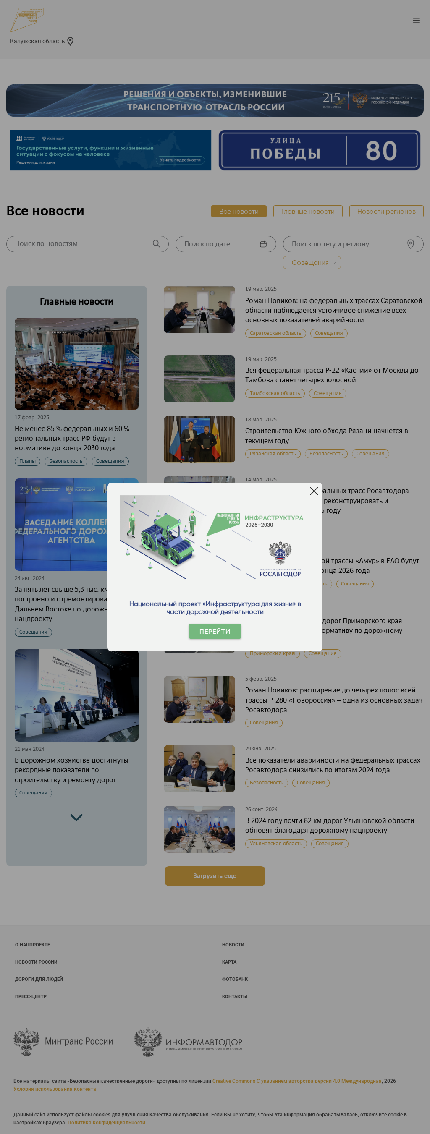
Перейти (215, 631)
